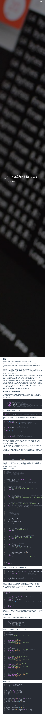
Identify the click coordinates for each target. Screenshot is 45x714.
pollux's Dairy (42, 1)
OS (5, 178)
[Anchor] (6, 359)
